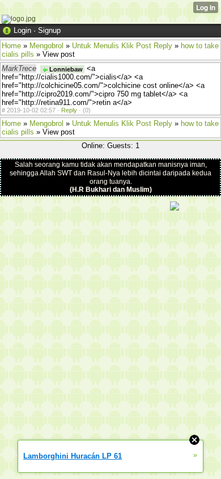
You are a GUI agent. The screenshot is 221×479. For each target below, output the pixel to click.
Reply (69, 110)
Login (22, 30)
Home (11, 45)
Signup (49, 30)
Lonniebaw (65, 69)
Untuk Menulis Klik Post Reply (122, 45)
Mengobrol (46, 45)
